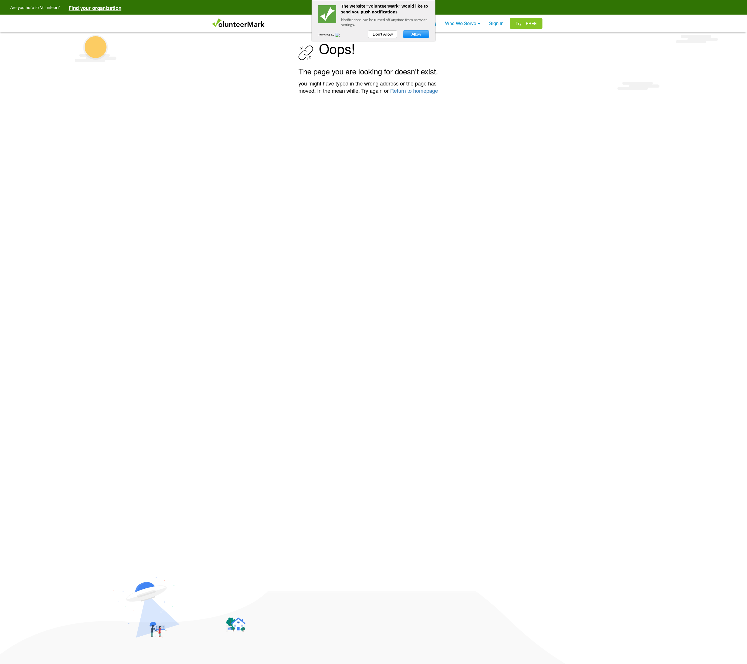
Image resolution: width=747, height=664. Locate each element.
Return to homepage (414, 90)
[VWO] (341, 35)
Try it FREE (526, 23)
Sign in (496, 23)
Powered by (326, 35)
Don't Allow (383, 34)
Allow (416, 34)
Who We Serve (461, 23)
